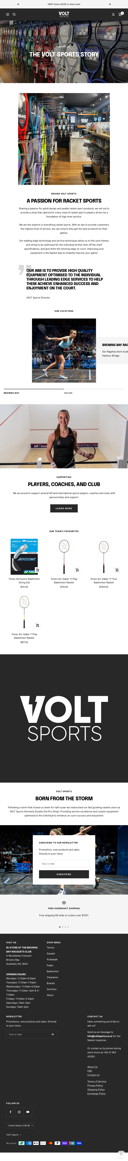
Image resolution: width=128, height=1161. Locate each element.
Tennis (50, 947)
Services (52, 989)
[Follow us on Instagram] (19, 1112)
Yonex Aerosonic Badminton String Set (24, 580)
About (50, 995)
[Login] (113, 14)
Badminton (53, 971)
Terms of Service (96, 1081)
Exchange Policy (96, 1093)
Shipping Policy (96, 1089)
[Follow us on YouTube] (27, 1112)
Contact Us (93, 1075)
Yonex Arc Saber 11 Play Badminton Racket (64, 580)
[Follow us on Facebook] (10, 1112)
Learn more (85, 4)
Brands (51, 983)
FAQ (89, 1070)
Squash (51, 953)
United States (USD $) (19, 1125)
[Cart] (120, 14)
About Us (92, 1066)
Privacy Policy (95, 1085)
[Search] (14, 14)
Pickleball (52, 959)
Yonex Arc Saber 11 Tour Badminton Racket (103, 580)
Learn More (64, 508)
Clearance (52, 977)
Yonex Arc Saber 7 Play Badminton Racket (24, 636)
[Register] (52, 1034)
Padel (50, 965)
